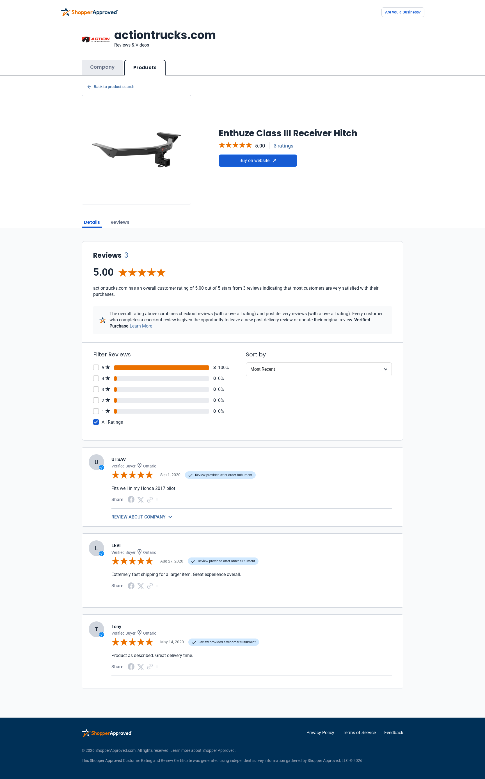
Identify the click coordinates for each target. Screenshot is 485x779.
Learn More (141, 326)
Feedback (393, 732)
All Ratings (112, 422)
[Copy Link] (150, 499)
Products (145, 67)
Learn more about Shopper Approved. (203, 750)
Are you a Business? (403, 12)
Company (102, 67)
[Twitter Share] (140, 499)
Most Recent (262, 369)
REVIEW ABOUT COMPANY (138, 517)
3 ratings (283, 146)
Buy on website (254, 160)
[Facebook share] (131, 499)
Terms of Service (359, 732)
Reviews (120, 222)
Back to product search (114, 86)
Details (92, 222)
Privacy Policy (320, 732)
